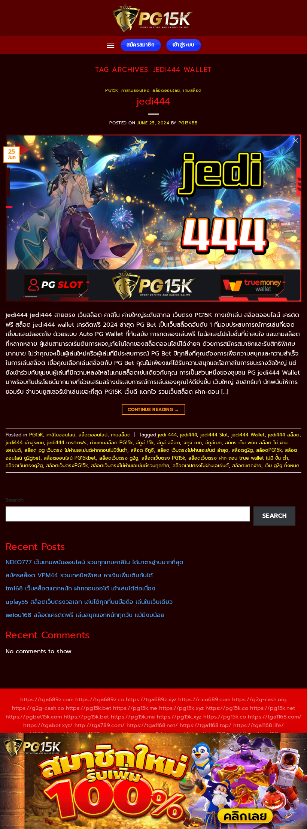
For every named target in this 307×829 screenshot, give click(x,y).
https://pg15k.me (135, 708)
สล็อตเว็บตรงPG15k (67, 465)
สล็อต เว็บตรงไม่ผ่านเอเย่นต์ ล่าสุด (192, 450)
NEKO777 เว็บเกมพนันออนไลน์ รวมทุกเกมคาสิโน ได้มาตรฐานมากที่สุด (94, 562)
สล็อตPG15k (269, 450)
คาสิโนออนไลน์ (135, 90)
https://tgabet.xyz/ (48, 725)
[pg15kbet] (153, 18)
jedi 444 (167, 434)
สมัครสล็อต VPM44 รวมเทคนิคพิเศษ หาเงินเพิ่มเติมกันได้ (79, 575)
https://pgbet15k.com (34, 716)
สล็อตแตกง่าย (246, 465)
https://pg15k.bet (88, 708)
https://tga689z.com (46, 699)
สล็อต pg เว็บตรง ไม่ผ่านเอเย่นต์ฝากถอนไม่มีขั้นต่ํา (75, 450)
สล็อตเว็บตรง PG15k (163, 458)
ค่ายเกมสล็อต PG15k (111, 442)
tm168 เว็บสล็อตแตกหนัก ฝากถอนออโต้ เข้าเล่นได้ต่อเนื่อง (80, 588)
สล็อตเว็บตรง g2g (118, 458)
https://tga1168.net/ (152, 725)
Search (15, 500)
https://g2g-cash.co (38, 708)
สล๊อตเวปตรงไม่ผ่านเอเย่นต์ (201, 465)
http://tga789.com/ (100, 725)
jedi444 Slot (214, 434)
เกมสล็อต (192, 90)
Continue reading (153, 409)
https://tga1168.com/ (274, 716)
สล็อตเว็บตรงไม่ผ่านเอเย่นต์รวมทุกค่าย (130, 465)
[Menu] (110, 45)
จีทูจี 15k (145, 442)
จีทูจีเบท (213, 442)
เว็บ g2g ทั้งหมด (282, 465)
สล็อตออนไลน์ (166, 90)
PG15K (111, 90)
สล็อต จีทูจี (142, 450)
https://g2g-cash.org (259, 699)
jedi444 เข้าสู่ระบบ (25, 442)
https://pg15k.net (272, 708)
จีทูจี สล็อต (168, 442)
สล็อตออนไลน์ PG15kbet (70, 458)
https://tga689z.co (99, 699)
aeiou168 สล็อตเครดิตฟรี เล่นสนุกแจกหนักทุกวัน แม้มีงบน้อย (85, 615)
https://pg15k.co (227, 708)
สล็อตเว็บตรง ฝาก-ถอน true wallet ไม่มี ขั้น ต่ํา (238, 458)
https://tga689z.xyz (151, 699)
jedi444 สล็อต (284, 434)
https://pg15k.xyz (181, 708)
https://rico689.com (204, 699)
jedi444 (153, 101)
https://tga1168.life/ (258, 725)
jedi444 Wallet (248, 434)
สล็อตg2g (242, 450)
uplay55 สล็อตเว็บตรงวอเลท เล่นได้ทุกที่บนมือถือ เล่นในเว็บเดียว (89, 601)
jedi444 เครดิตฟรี (66, 442)
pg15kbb (188, 123)
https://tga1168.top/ (205, 725)
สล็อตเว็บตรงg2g (24, 465)
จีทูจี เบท (192, 442)
